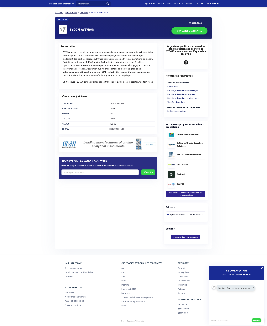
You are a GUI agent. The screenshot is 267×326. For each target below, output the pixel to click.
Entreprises (183, 272)
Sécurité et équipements (133, 301)
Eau (123, 272)
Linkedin (184, 312)
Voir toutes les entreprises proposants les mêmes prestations (185, 193)
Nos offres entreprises (75, 296)
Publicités (69, 292)
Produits (190, 4)
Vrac (123, 305)
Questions (150, 4)
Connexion (213, 4)
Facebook (184, 308)
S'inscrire (148, 172)
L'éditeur (69, 276)
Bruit (123, 280)
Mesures (125, 293)
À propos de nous (73, 268)
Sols (123, 276)
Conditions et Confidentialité (79, 272)
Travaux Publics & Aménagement (137, 297)
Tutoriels (178, 4)
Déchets (125, 284)
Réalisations (164, 4)
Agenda (201, 4)
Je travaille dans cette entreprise (185, 237)
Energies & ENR (128, 289)
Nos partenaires (73, 305)
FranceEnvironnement (60, 3)
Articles (181, 289)
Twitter (184, 304)
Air (122, 268)
